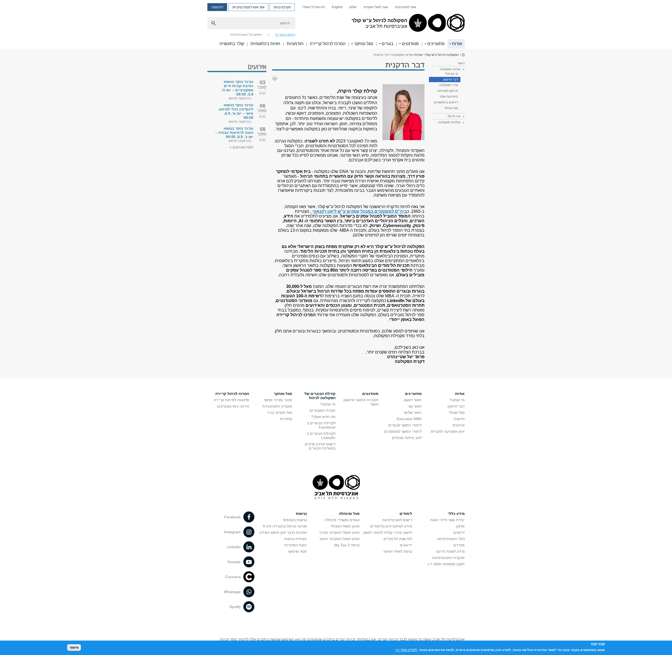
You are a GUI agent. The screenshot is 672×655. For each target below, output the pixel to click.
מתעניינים (436, 43)
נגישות (301, 513)
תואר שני (415, 406)
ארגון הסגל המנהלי (345, 526)
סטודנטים (410, 43)
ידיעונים (406, 545)
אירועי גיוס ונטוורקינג (233, 406)
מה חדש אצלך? (323, 417)
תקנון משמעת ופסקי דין (446, 564)
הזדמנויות (295, 43)
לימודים (406, 513)
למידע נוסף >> (406, 650)
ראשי (461, 63)
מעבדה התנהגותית (277, 406)
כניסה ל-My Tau (347, 545)
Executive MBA (409, 419)
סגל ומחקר (363, 43)
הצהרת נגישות (295, 539)
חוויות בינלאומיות (265, 43)
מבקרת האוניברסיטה (448, 558)
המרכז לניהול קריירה (327, 43)
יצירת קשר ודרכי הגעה (447, 520)
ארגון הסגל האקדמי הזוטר (339, 539)
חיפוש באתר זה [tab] (285, 34)
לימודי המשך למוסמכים (403, 431)
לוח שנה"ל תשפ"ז (313, 7)
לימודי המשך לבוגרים (405, 425)
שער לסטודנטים (405, 7)
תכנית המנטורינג (322, 410)
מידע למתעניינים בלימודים (391, 526)
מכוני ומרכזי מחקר (278, 400)
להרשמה (217, 7)
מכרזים (459, 545)
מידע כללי (456, 513)
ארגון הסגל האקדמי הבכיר (339, 532)
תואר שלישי (412, 412)
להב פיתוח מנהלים (407, 438)
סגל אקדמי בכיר (279, 412)
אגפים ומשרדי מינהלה (342, 520)
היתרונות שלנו (449, 96)
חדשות (459, 419)
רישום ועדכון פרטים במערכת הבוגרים (320, 446)
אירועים (459, 425)
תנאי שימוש (297, 551)
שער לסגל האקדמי (375, 7)
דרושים (459, 532)
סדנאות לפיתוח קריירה (231, 400)
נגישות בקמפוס (295, 520)
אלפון (352, 7)
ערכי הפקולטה (448, 85)
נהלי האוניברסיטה (451, 539)
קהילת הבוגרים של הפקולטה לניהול (319, 396)
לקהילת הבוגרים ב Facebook (321, 425)
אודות (457, 43)
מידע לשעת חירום (451, 551)
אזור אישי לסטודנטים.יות (248, 7)
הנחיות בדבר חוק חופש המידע (283, 532)
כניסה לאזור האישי (397, 551)
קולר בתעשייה (231, 43)
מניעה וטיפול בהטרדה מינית (285, 526)
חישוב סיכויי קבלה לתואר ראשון (387, 532)
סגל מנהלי (451, 108)
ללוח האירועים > (241, 147)
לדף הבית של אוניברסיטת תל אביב (463, 54)
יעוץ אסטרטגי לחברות (448, 431)
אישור (74, 647)
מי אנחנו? (451, 74)
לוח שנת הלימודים (398, 539)
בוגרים (387, 43)
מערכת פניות (282, 7)
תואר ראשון (413, 400)
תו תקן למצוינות (448, 91)
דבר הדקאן (450, 79)
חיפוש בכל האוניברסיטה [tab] (246, 34)
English (337, 7)
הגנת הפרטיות (295, 545)
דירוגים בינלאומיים (446, 102)
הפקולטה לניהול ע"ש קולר (442, 55)
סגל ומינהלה (349, 513)
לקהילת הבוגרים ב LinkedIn (321, 435)
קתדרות (286, 419)
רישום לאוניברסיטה (397, 520)
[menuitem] (405, 7)
